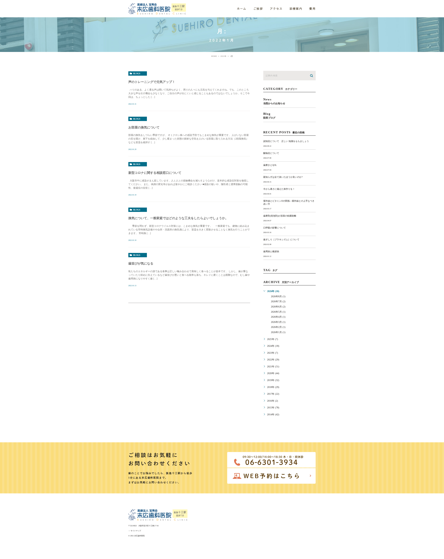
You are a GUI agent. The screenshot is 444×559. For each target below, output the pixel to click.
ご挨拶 (258, 8)
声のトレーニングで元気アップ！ (151, 82)
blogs (136, 73)
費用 (312, 8)
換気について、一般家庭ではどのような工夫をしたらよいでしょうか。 (178, 218)
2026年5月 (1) (278, 312)
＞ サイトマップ (134, 531)
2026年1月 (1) (278, 332)
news (274, 101)
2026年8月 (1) (278, 296)
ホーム (241, 8)
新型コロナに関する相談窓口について (154, 173)
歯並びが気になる (140, 263)
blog (269, 115)
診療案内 (296, 8)
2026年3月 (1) (278, 322)
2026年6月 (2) (278, 306)
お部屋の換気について (144, 127)
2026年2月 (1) (278, 327)
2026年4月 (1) (278, 317)
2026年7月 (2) (278, 301)
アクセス (276, 8)
